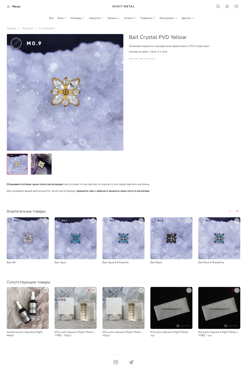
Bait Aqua (60, 262)
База (60, 18)
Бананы (112, 18)
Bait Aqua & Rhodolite (115, 262)
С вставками (46, 28)
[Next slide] (118, 92)
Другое (186, 18)
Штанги (128, 18)
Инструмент (167, 18)
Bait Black (156, 262)
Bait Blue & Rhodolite (211, 262)
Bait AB (11, 262)
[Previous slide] (12, 92)
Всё (51, 18)
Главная (11, 28)
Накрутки (94, 18)
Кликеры (76, 18)
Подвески (146, 18)
